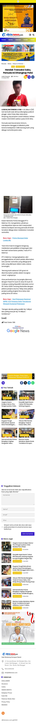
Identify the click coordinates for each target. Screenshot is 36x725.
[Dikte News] (12, 34)
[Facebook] (21, 382)
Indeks (4, 687)
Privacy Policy (6, 702)
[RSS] (3, 713)
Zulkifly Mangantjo (6, 76)
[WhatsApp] (32, 382)
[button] (30, 35)
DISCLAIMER (6, 681)
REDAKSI (4, 705)
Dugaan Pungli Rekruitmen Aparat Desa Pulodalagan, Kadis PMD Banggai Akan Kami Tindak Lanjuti (8, 423)
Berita (13, 66)
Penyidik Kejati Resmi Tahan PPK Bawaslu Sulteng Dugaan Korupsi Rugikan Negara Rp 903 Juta (26, 404)
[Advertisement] (18, 353)
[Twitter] (25, 382)
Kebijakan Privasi (7, 693)
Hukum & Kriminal (20, 66)
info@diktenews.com (11, 672)
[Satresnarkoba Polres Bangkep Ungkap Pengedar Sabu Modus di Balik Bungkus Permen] (9, 433)
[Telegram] (29, 382)
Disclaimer (5, 684)
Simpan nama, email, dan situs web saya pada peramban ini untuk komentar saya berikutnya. (18, 527)
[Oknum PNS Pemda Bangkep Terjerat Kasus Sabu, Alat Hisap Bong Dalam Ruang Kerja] (27, 414)
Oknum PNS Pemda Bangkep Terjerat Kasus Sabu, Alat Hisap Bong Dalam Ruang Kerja (25, 423)
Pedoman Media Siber (8, 699)
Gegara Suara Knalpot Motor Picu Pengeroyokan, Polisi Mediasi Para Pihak (9, 404)
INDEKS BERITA (7, 690)
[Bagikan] (32, 77)
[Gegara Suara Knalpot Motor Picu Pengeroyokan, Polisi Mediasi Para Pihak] (9, 395)
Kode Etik (4, 696)
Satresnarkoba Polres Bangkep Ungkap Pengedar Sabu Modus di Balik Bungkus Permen (9, 441)
